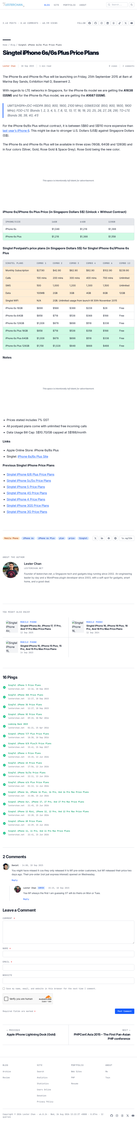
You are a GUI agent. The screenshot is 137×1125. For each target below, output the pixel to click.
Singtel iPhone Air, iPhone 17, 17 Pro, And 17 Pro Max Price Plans (46, 801)
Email (7, 961)
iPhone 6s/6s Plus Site (33, 456)
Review (6, 1077)
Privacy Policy (45, 1101)
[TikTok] (119, 23)
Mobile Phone (11, 538)
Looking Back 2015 (18, 724)
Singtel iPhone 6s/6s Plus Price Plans (51, 52)
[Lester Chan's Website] (13, 4)
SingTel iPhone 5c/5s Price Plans (26, 772)
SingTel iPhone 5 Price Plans (24, 685)
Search (40, 1071)
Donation (41, 1095)
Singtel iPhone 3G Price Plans (27, 511)
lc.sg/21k (127, 538)
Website (7, 975)
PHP (73, 1077)
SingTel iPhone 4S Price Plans (25, 763)
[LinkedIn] (107, 23)
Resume (74, 1083)
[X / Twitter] (125, 23)
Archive (7, 1071)
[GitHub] (95, 23)
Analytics (42, 1077)
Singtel (83, 538)
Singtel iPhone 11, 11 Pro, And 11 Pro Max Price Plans (39, 831)
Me (106, 1071)
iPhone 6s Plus (46, 538)
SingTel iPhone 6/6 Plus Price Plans (28, 782)
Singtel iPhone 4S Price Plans (27, 493)
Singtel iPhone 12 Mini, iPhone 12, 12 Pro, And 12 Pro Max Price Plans (48, 811)
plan (61, 538)
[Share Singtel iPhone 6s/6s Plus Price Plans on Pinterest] (115, 538)
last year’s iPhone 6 (16, 130)
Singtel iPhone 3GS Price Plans (28, 505)
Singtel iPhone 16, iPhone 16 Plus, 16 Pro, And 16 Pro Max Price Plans (48, 792)
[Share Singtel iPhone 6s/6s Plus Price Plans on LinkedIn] (102, 538)
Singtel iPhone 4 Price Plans (26, 499)
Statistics (43, 1083)
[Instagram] (101, 23)
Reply (15, 880)
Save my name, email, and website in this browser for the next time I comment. (51, 988)
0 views (113, 66)
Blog (47, 5)
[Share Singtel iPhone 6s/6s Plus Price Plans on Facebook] (108, 538)
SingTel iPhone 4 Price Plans (24, 753)
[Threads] (113, 23)
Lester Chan (9, 66)
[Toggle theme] (131, 4)
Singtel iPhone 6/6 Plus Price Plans (30, 474)
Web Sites (76, 1071)
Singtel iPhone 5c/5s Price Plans (29, 480)
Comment (9, 918)
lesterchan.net (33, 568)
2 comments (128, 66)
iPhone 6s (28, 538)
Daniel (15, 865)
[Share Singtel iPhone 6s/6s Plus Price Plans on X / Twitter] (95, 538)
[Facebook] (89, 23)
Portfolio (69, 5)
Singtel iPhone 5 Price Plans (26, 487)
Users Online (44, 1089)
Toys (107, 1077)
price (72, 538)
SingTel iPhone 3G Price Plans (25, 704)
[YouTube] (131, 23)
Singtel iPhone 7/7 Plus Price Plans (28, 733)
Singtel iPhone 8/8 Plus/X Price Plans (29, 743)
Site (56, 5)
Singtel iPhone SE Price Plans (25, 714)
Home (5, 45)
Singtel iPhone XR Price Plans (25, 821)
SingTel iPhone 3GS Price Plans (25, 695)
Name (7, 948)
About (83, 5)
